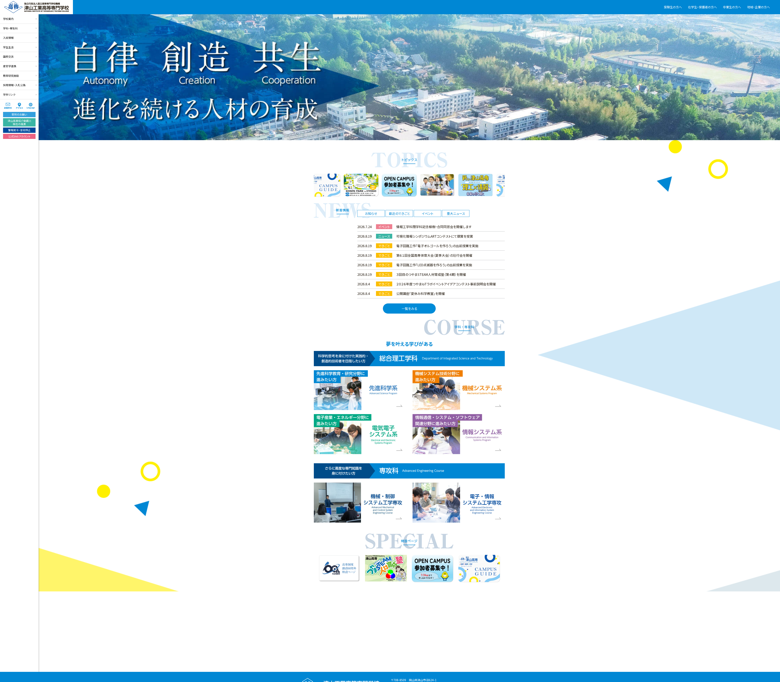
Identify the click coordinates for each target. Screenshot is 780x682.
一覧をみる (409, 308)
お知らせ (371, 213)
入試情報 (8, 38)
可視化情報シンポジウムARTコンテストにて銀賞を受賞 (434, 236)
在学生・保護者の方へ (702, 7)
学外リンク (9, 94)
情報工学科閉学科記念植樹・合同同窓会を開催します (433, 226)
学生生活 (8, 47)
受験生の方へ (673, 7)
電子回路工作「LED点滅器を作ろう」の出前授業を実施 (434, 264)
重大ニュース (456, 213)
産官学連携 (9, 66)
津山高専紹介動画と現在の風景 (19, 122)
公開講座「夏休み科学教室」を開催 (420, 293)
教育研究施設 (11, 76)
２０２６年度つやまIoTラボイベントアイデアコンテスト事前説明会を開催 (446, 283)
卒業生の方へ (732, 7)
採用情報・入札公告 (14, 85)
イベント (427, 213)
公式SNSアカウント (19, 136)
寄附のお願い (19, 114)
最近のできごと (399, 213)
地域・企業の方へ (758, 7)
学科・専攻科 (10, 28)
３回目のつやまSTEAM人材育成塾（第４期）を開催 (431, 274)
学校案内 (8, 19)
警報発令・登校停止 (19, 130)
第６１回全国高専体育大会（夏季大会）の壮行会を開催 (434, 255)
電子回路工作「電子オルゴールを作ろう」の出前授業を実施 (437, 245)
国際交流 (8, 56)
